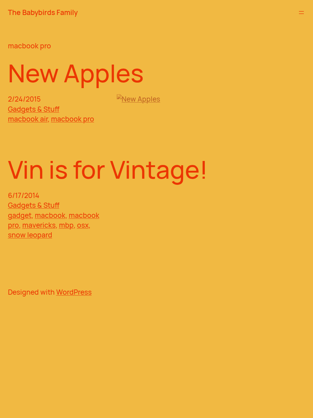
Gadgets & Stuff (33, 109)
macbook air (28, 119)
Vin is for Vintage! (108, 169)
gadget (19, 215)
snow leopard (30, 235)
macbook (50, 215)
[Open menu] (301, 12)
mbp (66, 225)
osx (83, 225)
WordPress (74, 292)
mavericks (39, 225)
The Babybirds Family (43, 12)
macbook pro (72, 119)
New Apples (76, 72)
